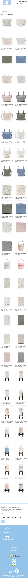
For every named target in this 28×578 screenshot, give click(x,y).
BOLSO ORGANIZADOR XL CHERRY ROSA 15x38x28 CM (6, 123)
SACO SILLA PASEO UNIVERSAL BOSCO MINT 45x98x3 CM (21, 403)
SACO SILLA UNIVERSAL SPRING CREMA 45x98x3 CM (21, 459)
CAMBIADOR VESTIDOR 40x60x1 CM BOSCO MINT (7, 198)
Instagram (15, 550)
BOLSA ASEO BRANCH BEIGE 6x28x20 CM (20, 30)
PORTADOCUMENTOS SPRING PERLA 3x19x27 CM (20, 366)
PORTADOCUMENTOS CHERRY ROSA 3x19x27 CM (20, 310)
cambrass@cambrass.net (14, 575)
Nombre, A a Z (14, 12)
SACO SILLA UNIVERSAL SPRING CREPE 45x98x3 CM (7, 478)
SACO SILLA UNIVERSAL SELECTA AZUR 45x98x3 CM (6, 459)
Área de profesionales (23, 1)
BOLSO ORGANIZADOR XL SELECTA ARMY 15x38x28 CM (20, 123)
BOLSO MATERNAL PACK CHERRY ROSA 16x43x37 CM (6, 86)
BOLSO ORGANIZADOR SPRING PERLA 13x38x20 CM (21, 105)
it (24, 3)
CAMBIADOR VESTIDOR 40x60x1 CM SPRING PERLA (7, 254)
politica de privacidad (16, 517)
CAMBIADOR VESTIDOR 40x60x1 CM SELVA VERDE (7, 235)
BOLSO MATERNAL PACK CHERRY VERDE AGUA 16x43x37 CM (21, 86)
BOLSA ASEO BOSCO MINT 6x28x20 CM (6, 30)
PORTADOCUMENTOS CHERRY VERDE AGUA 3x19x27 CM (6, 329)
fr (22, 3)
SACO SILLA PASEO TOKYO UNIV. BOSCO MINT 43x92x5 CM (6, 384)
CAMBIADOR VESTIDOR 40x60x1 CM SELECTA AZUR (21, 217)
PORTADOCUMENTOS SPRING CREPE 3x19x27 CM (6, 366)
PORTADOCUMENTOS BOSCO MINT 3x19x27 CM (6, 291)
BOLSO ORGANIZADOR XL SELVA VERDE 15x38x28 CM (20, 142)
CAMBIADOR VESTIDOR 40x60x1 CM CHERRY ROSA (21, 198)
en (20, 3)
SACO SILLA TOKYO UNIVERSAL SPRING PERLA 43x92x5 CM (7, 440)
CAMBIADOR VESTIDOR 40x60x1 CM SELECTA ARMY (7, 217)
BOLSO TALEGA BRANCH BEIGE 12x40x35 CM (7, 161)
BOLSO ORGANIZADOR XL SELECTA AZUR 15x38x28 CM (6, 142)
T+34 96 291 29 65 (5, 575)
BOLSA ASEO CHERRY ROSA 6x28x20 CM (6, 49)
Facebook (11, 550)
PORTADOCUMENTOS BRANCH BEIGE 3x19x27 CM (20, 291)
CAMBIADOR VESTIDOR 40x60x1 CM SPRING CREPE (21, 235)
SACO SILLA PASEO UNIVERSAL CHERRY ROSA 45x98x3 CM (7, 422)
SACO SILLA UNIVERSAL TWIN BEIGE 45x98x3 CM (6, 496)
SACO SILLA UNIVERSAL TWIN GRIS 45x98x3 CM (20, 496)
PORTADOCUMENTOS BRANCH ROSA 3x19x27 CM (6, 310)
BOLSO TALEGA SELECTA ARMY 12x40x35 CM (7, 179)
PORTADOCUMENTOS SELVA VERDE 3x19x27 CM (6, 347)
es (17, 3)
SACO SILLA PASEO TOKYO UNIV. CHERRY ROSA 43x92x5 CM (20, 385)
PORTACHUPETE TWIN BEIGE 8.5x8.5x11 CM (20, 254)
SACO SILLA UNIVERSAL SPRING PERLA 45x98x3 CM (21, 478)
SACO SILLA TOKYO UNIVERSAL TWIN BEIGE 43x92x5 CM (21, 440)
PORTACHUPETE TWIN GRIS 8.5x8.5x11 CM (6, 273)
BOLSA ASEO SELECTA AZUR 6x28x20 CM (20, 68)
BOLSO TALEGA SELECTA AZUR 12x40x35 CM (21, 179)
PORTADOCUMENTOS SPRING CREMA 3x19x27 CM (20, 347)
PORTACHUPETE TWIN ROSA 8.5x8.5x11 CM (20, 273)
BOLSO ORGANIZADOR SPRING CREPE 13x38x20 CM (7, 105)
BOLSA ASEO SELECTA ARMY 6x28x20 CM (6, 68)
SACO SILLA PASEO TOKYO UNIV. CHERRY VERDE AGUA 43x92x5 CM (6, 403)
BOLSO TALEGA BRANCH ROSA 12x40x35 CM (21, 161)
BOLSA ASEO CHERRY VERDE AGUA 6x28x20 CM (20, 49)
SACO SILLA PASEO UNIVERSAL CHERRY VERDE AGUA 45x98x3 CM (21, 422)
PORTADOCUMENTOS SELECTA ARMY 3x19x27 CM (21, 329)
